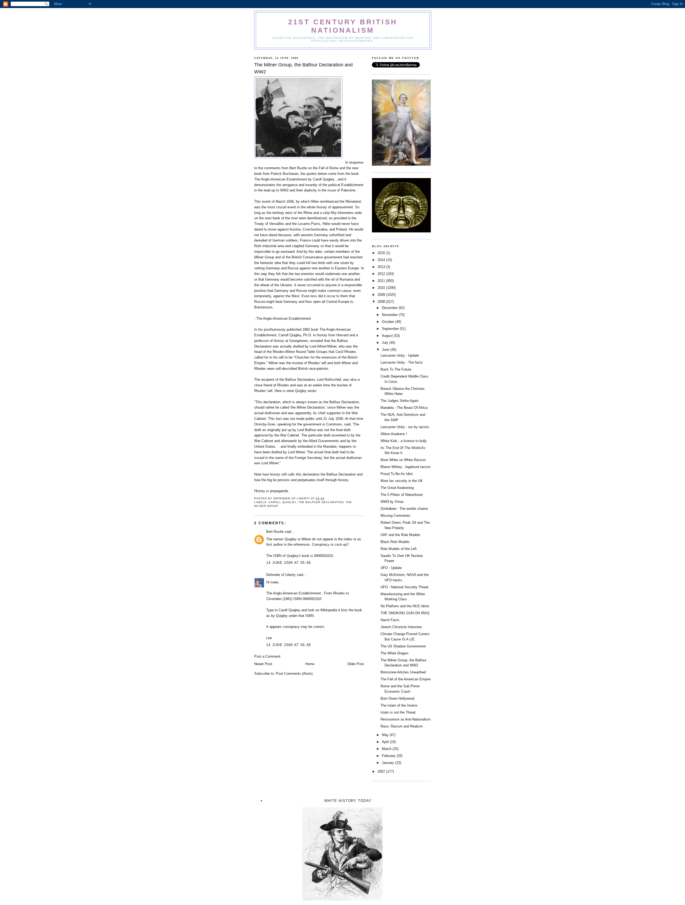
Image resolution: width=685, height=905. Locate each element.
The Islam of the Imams (399, 705)
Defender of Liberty (281, 575)
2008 (382, 302)
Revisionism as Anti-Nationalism (405, 719)
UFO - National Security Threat (404, 587)
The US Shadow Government (403, 646)
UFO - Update (391, 568)
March (387, 749)
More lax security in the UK (401, 481)
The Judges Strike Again (399, 401)
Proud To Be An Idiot (396, 474)
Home (309, 664)
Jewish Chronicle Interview (401, 627)
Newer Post (263, 664)
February (389, 756)
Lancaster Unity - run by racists (404, 427)
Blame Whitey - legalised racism (405, 467)
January (388, 763)
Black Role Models (395, 542)
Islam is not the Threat (398, 712)
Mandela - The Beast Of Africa (404, 408)
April (386, 742)
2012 (382, 274)
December (390, 308)
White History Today (348, 801)
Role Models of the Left (398, 549)
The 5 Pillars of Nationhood (401, 495)
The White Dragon (394, 653)
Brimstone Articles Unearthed (403, 672)
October (388, 322)
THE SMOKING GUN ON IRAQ (404, 613)
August (388, 336)
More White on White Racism (403, 460)
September (391, 329)
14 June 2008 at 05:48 (288, 563)
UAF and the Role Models (400, 535)
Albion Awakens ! (393, 434)
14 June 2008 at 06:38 (288, 645)
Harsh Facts (389, 620)
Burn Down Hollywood (397, 698)
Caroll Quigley (282, 502)
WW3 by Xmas (392, 502)
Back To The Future (395, 369)
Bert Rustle (275, 532)
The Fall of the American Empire (405, 679)
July (385, 343)
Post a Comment (267, 656)
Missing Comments (395, 516)
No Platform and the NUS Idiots (404, 606)
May (386, 735)
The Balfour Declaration (320, 502)
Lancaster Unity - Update (399, 355)
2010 (382, 288)
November (390, 315)
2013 (382, 267)
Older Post (355, 664)
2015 (382, 253)
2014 (382, 260)
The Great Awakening (397, 488)
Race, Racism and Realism (401, 726)
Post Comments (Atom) (294, 674)
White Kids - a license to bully (403, 441)
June (386, 350)
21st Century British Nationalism (342, 26)
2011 (382, 281)
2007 (382, 772)
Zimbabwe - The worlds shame (404, 509)
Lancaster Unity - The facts (401, 362)
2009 (382, 295)
